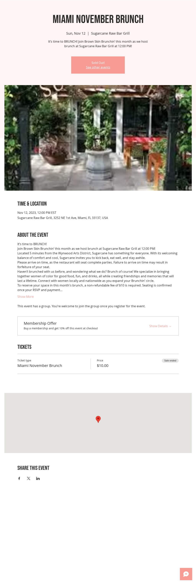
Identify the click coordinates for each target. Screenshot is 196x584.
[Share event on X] (28, 478)
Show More (25, 296)
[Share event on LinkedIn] (38, 478)
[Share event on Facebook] (19, 478)
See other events (98, 67)
